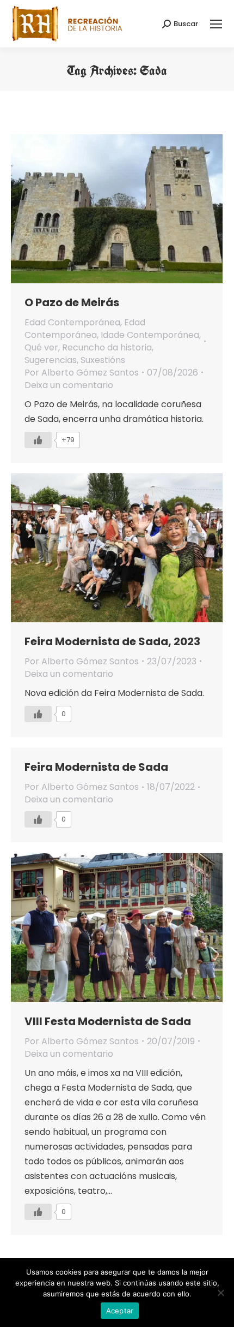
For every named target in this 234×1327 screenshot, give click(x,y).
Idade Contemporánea (150, 335)
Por (81, 372)
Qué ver (41, 347)
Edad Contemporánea (72, 322)
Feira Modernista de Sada (96, 767)
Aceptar (120, 1310)
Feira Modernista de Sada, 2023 (112, 641)
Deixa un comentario (68, 385)
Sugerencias (50, 360)
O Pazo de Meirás (71, 302)
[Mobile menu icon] (216, 24)
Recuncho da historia (107, 347)
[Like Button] (38, 440)
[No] (220, 1292)
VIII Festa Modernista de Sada (107, 1021)
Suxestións (103, 360)
